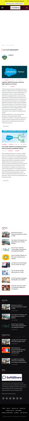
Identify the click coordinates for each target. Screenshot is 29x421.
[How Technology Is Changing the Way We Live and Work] (6, 280)
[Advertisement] (14, 27)
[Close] (28, 1)
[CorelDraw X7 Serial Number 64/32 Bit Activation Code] (6, 342)
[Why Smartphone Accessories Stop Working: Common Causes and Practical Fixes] (6, 350)
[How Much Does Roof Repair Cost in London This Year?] (6, 265)
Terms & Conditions (7, 412)
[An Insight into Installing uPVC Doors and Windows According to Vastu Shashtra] (6, 361)
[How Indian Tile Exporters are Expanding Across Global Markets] (6, 242)
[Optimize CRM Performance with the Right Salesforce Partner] (14, 72)
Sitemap (16, 412)
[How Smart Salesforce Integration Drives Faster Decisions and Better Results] (14, 136)
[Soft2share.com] (15, 7)
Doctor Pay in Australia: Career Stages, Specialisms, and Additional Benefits (18, 249)
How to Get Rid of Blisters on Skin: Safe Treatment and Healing (19, 257)
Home (3, 408)
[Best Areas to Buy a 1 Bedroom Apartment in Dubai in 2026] (6, 234)
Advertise (22, 408)
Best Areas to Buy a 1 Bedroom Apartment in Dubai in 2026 (19, 234)
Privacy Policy (10, 410)
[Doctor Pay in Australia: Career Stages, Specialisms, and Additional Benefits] (6, 250)
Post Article (23, 412)
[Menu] (2, 7)
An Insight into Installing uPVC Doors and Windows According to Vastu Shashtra (19, 360)
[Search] (27, 7)
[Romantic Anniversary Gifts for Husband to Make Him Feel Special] (6, 288)
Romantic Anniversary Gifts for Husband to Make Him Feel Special (18, 287)
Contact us (15, 408)
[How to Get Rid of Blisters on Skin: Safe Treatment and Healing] (6, 257)
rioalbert (11, 55)
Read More (5, 126)
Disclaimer (18, 410)
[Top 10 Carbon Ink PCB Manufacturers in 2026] (6, 272)
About (8, 408)
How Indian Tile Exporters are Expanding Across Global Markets (19, 241)
